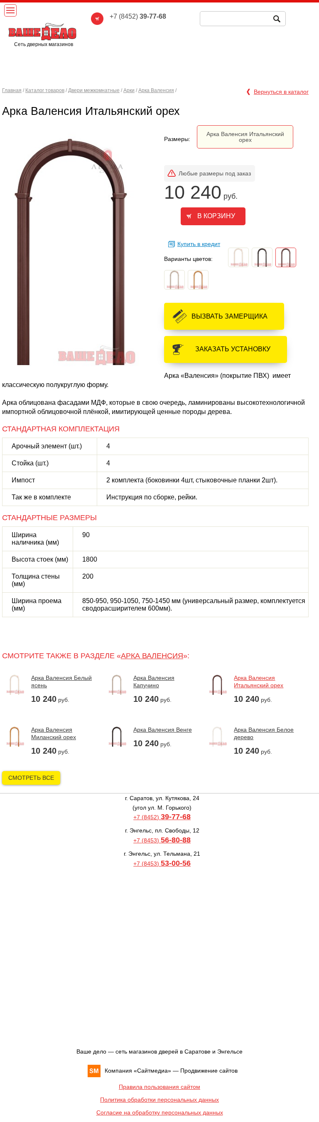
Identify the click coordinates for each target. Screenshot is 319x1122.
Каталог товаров (44, 90)
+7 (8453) (162, 840)
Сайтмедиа (152, 1070)
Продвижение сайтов (209, 1070)
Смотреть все (31, 777)
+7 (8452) (162, 817)
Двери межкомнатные (94, 90)
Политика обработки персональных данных (159, 1099)
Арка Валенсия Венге (162, 729)
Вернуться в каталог (281, 91)
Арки (129, 90)
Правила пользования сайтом (159, 1086)
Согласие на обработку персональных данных (159, 1112)
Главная (12, 90)
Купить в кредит (198, 244)
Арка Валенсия (156, 90)
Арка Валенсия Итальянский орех (245, 137)
